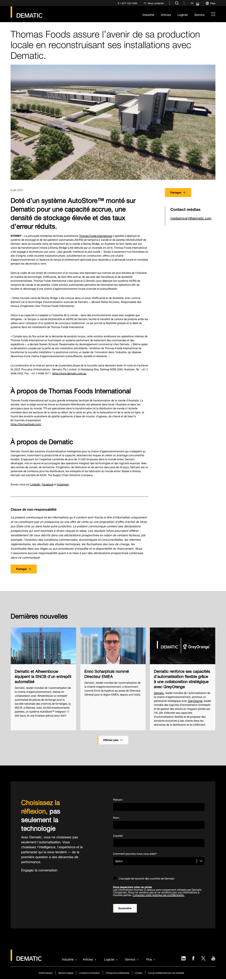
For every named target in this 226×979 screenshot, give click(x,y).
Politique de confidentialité (117, 973)
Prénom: (119, 799)
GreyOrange (195, 700)
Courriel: (119, 835)
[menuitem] (127, 3)
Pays (212, 3)
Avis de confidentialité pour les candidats (166, 973)
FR (192, 3)
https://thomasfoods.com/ (26, 423)
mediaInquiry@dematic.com (190, 218)
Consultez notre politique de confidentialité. (158, 894)
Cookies (138, 973)
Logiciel (109, 959)
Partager (175, 192)
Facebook (47, 484)
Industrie (68, 959)
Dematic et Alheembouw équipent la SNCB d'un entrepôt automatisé (43, 676)
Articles (88, 959)
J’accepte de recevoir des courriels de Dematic (147, 878)
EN (197, 3)
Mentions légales (65, 973)
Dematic (159, 692)
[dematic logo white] (26, 959)
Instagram (63, 484)
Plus (149, 959)
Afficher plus (111, 739)
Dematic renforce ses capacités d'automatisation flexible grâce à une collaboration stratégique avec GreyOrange (182, 678)
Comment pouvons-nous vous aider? (135, 853)
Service (130, 959)
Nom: (117, 817)
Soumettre (125, 907)
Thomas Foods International (95, 235)
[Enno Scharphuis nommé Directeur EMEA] (113, 645)
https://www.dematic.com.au (69, 372)
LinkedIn (35, 484)
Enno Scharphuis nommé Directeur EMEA (106, 673)
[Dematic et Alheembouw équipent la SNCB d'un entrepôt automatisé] (43, 645)
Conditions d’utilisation (89, 973)
